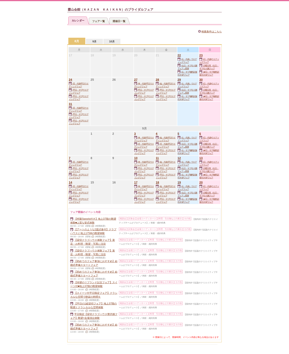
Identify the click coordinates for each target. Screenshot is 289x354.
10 (136, 158)
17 (136, 182)
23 (201, 55)
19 (179, 182)
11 (157, 158)
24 (70, 79)
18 (157, 182)
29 (179, 79)
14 (70, 182)
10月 (112, 41)
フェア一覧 (98, 21)
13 (201, 158)
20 (201, 182)
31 (70, 104)
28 (157, 79)
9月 (94, 41)
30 (201, 79)
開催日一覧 (119, 21)
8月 (76, 41)
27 (136, 79)
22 (179, 55)
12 (179, 158)
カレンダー (78, 20)
